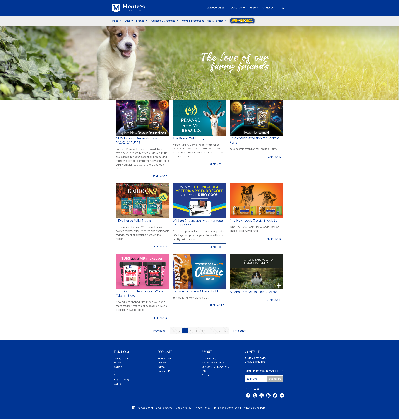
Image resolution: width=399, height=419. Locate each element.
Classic (118, 366)
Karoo (117, 371)
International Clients (212, 362)
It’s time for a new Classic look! (195, 291)
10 (225, 330)
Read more (160, 176)
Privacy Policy (202, 407)
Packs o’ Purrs (166, 371)
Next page (239, 330)
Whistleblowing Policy (254, 407)
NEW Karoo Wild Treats (133, 220)
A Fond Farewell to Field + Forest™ (254, 292)
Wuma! (118, 362)
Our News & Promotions (215, 366)
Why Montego (209, 358)
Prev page (159, 330)
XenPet (118, 383)
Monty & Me (121, 358)
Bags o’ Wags (122, 379)
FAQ (203, 371)
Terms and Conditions (226, 407)
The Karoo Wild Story (188, 138)
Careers (205, 375)
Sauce (117, 375)
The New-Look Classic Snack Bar (254, 220)
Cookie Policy (183, 407)
